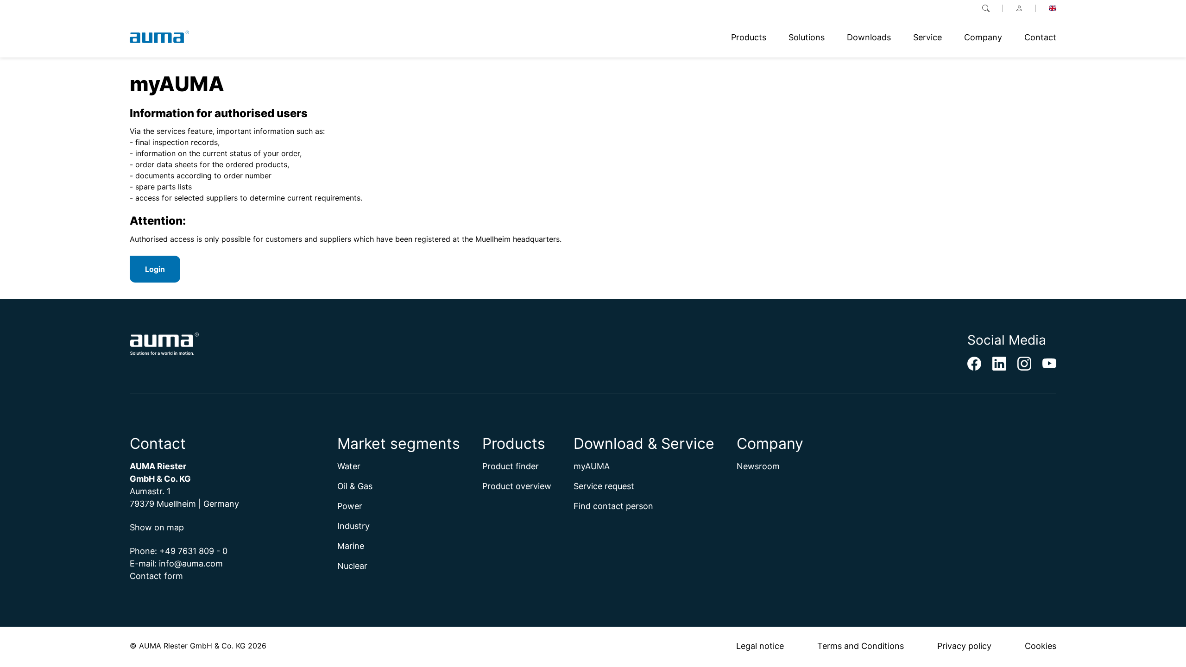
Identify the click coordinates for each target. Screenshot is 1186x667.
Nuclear (352, 566)
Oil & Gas (354, 486)
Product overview (516, 486)
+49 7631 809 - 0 (193, 551)
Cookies (1040, 646)
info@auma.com (191, 563)
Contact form (156, 576)
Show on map (157, 527)
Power (349, 506)
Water (348, 466)
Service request (604, 486)
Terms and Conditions (860, 646)
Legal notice (760, 646)
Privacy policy (964, 646)
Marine (350, 546)
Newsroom (758, 466)
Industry (353, 526)
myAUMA (592, 466)
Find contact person (613, 506)
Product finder (510, 466)
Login (155, 269)
